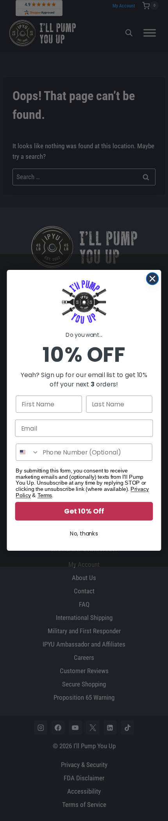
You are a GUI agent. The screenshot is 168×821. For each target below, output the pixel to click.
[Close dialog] (153, 279)
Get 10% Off (84, 511)
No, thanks (84, 534)
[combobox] (27, 452)
